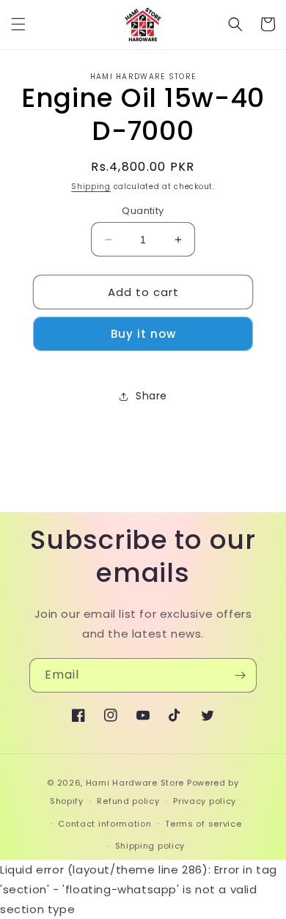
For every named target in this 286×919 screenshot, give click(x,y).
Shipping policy (150, 846)
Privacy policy (204, 801)
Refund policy (128, 801)
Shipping (91, 186)
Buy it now (143, 334)
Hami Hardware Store (135, 783)
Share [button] (151, 395)
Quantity (143, 211)
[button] (18, 24)
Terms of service (203, 824)
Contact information (104, 824)
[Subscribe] (240, 675)
